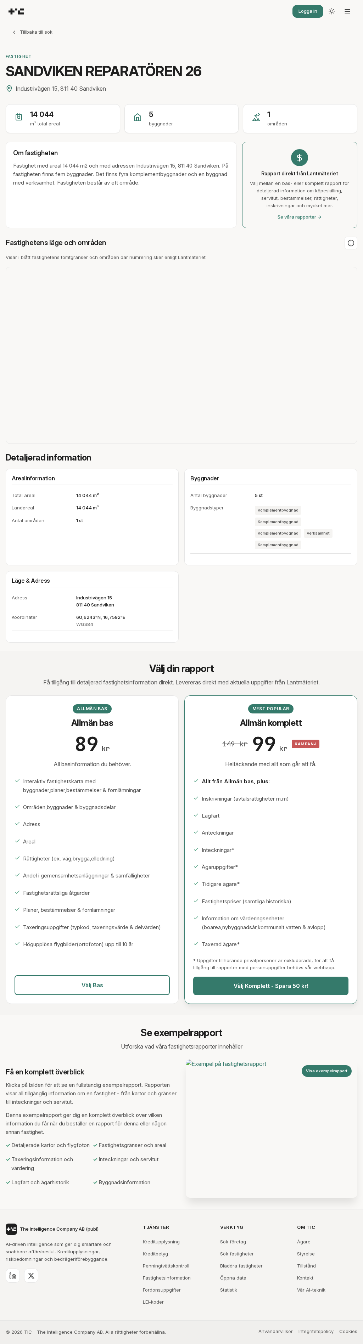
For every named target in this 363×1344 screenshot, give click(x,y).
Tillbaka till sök (36, 32)
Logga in (307, 11)
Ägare (304, 1241)
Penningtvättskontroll (166, 1266)
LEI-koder (153, 1302)
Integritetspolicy (316, 1331)
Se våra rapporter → (300, 217)
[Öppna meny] (347, 11)
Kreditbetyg (155, 1254)
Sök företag (233, 1241)
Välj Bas (92, 985)
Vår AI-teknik (311, 1290)
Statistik (228, 1290)
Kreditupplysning (161, 1241)
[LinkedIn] (13, 1276)
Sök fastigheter (237, 1254)
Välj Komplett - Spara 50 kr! (271, 985)
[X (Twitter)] (31, 1276)
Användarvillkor (275, 1331)
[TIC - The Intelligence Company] (16, 12)
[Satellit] (351, 243)
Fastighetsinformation (167, 1278)
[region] (181, 355)
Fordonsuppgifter (162, 1290)
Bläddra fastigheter (241, 1266)
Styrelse (306, 1254)
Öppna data (233, 1278)
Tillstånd (306, 1266)
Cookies (348, 1331)
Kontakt (305, 1278)
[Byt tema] (331, 11)
